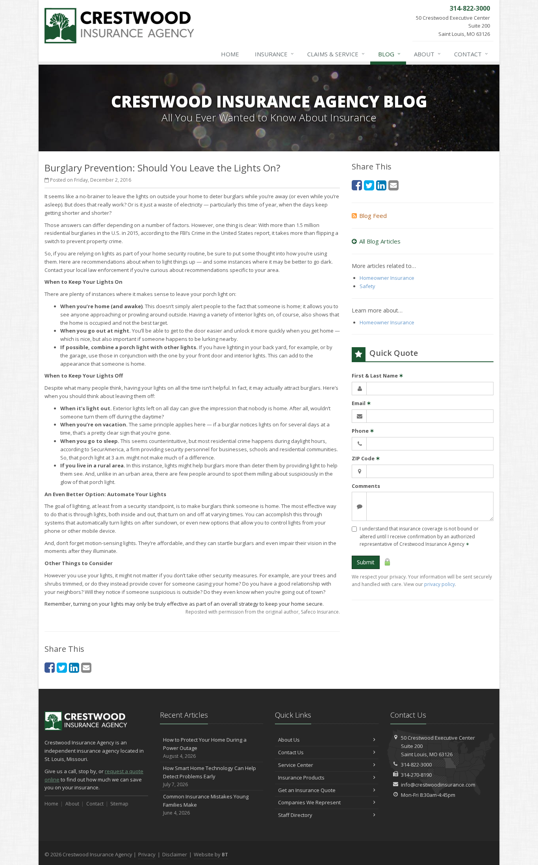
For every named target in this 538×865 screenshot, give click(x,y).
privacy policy (439, 584)
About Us (289, 739)
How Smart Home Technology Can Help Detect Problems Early (209, 776)
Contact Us (291, 752)
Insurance (274, 54)
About (427, 54)
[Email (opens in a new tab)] (86, 667)
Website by (211, 854)
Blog (389, 54)
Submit (366, 562)
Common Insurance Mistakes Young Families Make (206, 804)
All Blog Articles (380, 241)
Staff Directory (295, 814)
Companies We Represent (309, 802)
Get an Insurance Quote (307, 790)
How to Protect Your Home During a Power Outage (205, 747)
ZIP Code (366, 458)
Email (361, 403)
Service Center (295, 764)
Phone (363, 430)
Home (230, 54)
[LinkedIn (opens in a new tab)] (74, 667)
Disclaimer (174, 854)
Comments (366, 485)
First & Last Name (377, 375)
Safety (367, 286)
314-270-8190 (416, 774)
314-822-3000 (416, 764)
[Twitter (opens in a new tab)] (62, 667)
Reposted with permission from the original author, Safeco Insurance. (263, 611)
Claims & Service (336, 54)
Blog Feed (373, 216)
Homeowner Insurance (387, 277)
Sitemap (119, 803)
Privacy (147, 854)
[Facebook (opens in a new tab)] (50, 667)
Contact (471, 54)
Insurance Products (301, 777)
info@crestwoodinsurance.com (438, 784)
